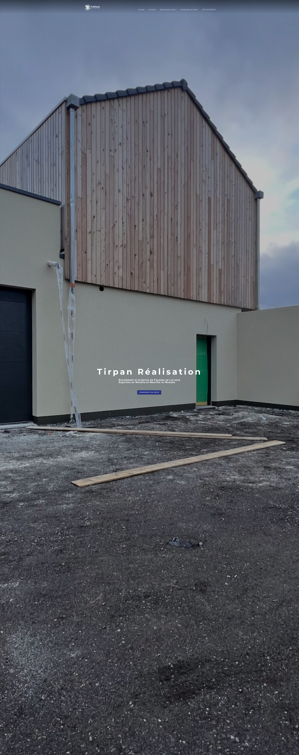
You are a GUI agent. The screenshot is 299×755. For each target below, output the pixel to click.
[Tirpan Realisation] (92, 7)
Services (152, 10)
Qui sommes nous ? (168, 10)
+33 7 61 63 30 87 (208, 10)
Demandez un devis (189, 10)
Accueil (141, 10)
